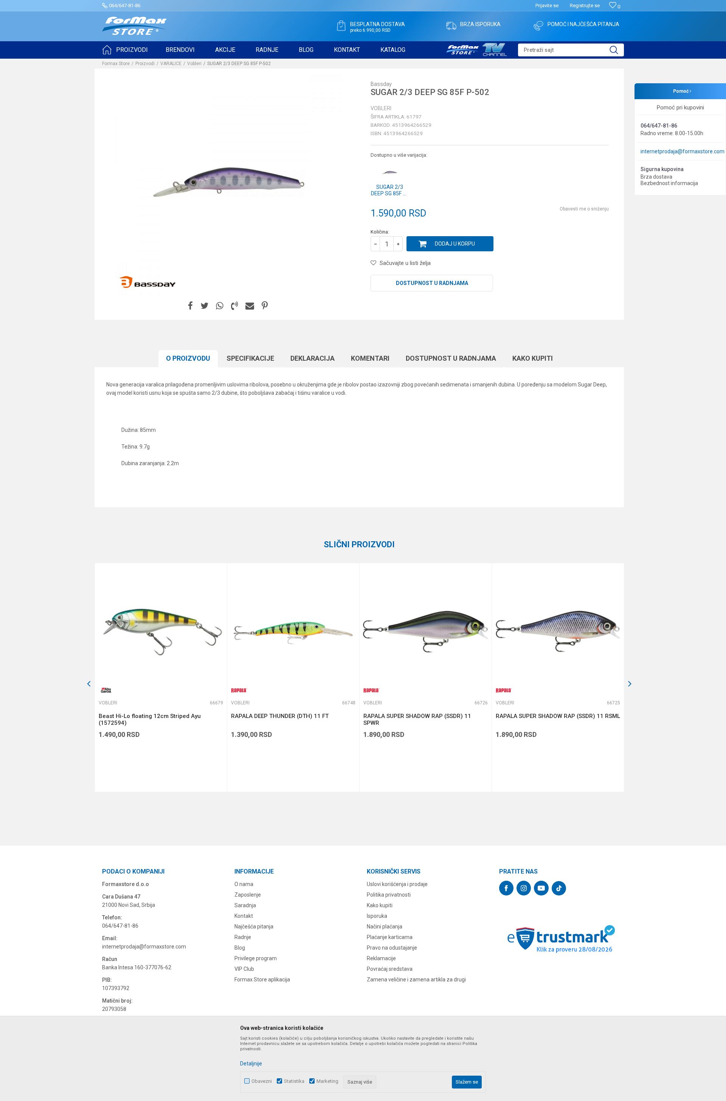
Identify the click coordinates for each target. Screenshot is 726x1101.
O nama (243, 884)
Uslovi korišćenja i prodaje (397, 884)
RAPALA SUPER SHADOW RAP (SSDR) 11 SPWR (417, 719)
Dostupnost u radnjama (432, 283)
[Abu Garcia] (106, 690)
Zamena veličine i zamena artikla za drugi (416, 979)
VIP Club (244, 969)
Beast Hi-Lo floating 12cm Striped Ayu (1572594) (150, 719)
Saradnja (245, 905)
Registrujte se (585, 5)
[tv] (476, 48)
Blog (239, 948)
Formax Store (116, 63)
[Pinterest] (265, 306)
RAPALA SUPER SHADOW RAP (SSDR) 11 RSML (558, 716)
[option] (161, 677)
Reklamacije (381, 958)
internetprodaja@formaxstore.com (682, 151)
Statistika (294, 1081)
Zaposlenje (247, 895)
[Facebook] (190, 306)
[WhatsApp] (219, 306)
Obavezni (261, 1081)
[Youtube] (541, 888)
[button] (571, 50)
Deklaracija (312, 358)
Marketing (327, 1081)
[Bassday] (147, 282)
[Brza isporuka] (451, 25)
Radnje (242, 937)
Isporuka (377, 916)
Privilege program (255, 958)
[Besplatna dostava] (341, 25)
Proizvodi (145, 63)
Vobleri (194, 63)
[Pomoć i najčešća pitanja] (538, 25)
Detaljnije (251, 1064)
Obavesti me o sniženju (584, 209)
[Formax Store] (134, 26)
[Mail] (249, 306)
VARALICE (171, 63)
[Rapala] (238, 690)
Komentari (370, 358)
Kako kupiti (532, 358)
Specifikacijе (250, 358)
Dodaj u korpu (455, 244)
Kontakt (243, 916)
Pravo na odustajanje (392, 948)
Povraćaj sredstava (390, 969)
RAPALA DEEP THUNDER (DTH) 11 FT (280, 716)
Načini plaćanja (384, 926)
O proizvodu (188, 358)
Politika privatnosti (389, 895)
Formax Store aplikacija (262, 979)
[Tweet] (204, 306)
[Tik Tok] (559, 888)
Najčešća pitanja (253, 926)
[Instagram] (524, 888)
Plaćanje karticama (390, 937)
